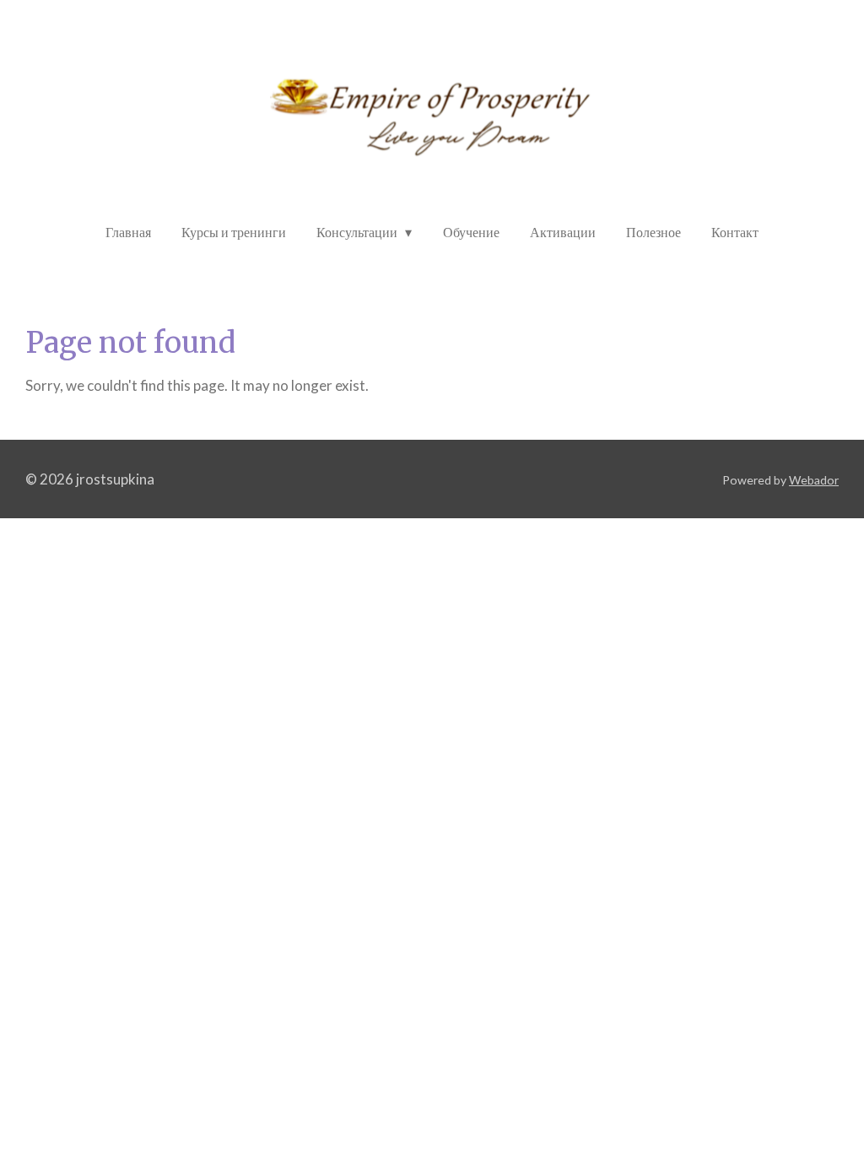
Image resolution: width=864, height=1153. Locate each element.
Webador (814, 480)
